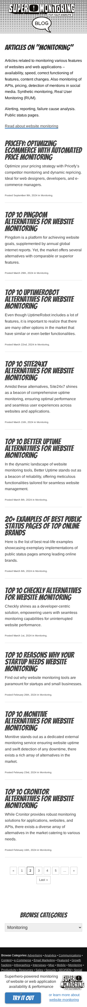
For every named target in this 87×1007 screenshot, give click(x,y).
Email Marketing (44, 960)
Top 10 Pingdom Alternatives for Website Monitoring (39, 222)
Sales (39, 970)
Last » (43, 880)
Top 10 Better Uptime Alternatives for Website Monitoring (39, 448)
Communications (70, 955)
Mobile (61, 965)
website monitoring (64, 1000)
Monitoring (46, 195)
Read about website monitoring (31, 126)
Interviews (39, 965)
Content (6, 960)
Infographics (22, 965)
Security (50, 970)
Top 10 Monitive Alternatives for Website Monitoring (39, 721)
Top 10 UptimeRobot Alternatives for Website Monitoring (39, 299)
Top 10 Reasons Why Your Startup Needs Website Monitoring (39, 662)
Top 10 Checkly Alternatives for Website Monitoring (43, 593)
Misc (51, 965)
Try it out (23, 998)
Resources (26, 970)
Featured (63, 960)
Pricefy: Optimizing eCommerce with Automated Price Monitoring (43, 150)
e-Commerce (22, 960)
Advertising (35, 955)
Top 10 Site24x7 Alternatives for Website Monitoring (39, 371)
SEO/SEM (65, 970)
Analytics (50, 955)
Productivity (8, 970)
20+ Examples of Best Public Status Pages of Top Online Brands (43, 526)
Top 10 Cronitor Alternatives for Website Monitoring (39, 799)
